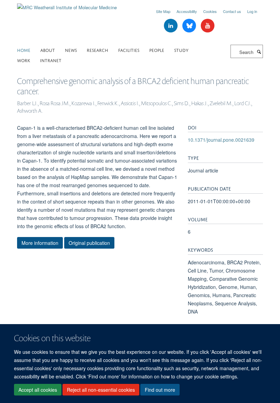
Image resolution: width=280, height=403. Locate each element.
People (156, 49)
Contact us (232, 11)
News (71, 49)
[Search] (259, 51)
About (47, 49)
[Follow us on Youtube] (207, 26)
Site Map (163, 11)
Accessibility (187, 11)
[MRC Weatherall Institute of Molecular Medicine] (67, 5)
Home (23, 49)
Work (23, 60)
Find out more (160, 389)
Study (181, 49)
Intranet (50, 60)
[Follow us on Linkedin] (171, 26)
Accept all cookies (37, 389)
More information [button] (40, 242)
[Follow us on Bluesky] (189, 26)
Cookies (210, 11)
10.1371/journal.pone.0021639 (221, 139)
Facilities (128, 49)
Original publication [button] (89, 242)
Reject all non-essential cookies (101, 389)
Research (97, 49)
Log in (252, 11)
